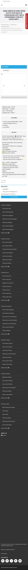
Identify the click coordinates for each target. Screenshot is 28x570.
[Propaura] (1, 5)
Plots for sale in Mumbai (7, 394)
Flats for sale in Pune (6, 279)
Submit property (4, 232)
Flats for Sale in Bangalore (7, 215)
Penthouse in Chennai (6, 357)
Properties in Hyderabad (6, 306)
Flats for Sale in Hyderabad (8, 309)
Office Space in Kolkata (7, 259)
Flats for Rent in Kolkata (7, 245)
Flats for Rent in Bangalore (7, 212)
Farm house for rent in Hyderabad (9, 316)
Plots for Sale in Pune (6, 293)
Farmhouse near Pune (6, 286)
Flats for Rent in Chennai (7, 343)
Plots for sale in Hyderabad (8, 327)
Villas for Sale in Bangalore (7, 229)
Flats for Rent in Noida (7, 424)
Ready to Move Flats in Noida (8, 407)
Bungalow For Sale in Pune (7, 283)
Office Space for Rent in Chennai (9, 353)
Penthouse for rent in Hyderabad (9, 323)
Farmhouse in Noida (6, 417)
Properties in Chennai (5, 340)
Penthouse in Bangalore (7, 222)
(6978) (13, 24)
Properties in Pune (5, 272)
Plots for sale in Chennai (7, 360)
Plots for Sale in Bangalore (7, 225)
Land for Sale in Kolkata (7, 256)
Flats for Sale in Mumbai (7, 384)
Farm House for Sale (6, 208)
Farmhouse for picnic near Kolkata (9, 249)
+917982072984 (6, 1)
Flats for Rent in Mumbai (7, 380)
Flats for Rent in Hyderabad (8, 313)
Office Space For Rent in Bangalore (9, 219)
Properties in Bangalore (6, 205)
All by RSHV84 (14, 197)
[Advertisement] (14, 49)
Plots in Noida (5, 410)
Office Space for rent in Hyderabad (9, 320)
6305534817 (6, 70)
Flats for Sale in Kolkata (7, 242)
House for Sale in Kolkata (7, 252)
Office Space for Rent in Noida (8, 421)
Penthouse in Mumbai (6, 391)
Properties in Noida (5, 404)
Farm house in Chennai (7, 350)
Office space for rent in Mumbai (9, 387)
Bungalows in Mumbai (6, 377)
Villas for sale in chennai (7, 364)
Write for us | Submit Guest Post (8, 549)
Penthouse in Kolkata (6, 263)
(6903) (5, 26)
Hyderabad (8, 110)
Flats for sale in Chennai (7, 346)
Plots (12, 107)
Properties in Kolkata (5, 238)
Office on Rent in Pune (7, 296)
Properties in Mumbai (5, 373)
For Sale (11, 108)
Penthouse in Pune (6, 289)
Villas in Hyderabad (6, 330)
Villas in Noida (5, 414)
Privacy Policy (4, 553)
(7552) (5, 24)
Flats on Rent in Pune (6, 276)
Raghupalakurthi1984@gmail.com (10, 191)
